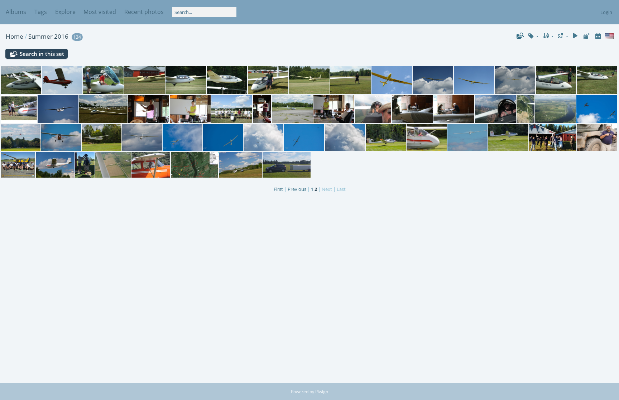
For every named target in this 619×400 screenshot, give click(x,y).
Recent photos (144, 12)
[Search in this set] (519, 36)
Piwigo (321, 392)
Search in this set (42, 53)
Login (606, 12)
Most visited (99, 12)
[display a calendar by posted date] (586, 36)
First (278, 189)
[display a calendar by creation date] (598, 36)
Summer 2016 (48, 36)
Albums (16, 12)
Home (14, 36)
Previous (297, 189)
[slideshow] (575, 36)
